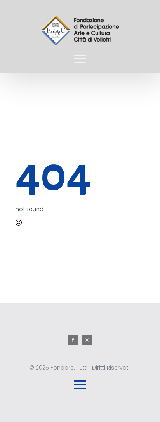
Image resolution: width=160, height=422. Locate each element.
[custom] (87, 340)
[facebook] (73, 340)
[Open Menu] (80, 58)
